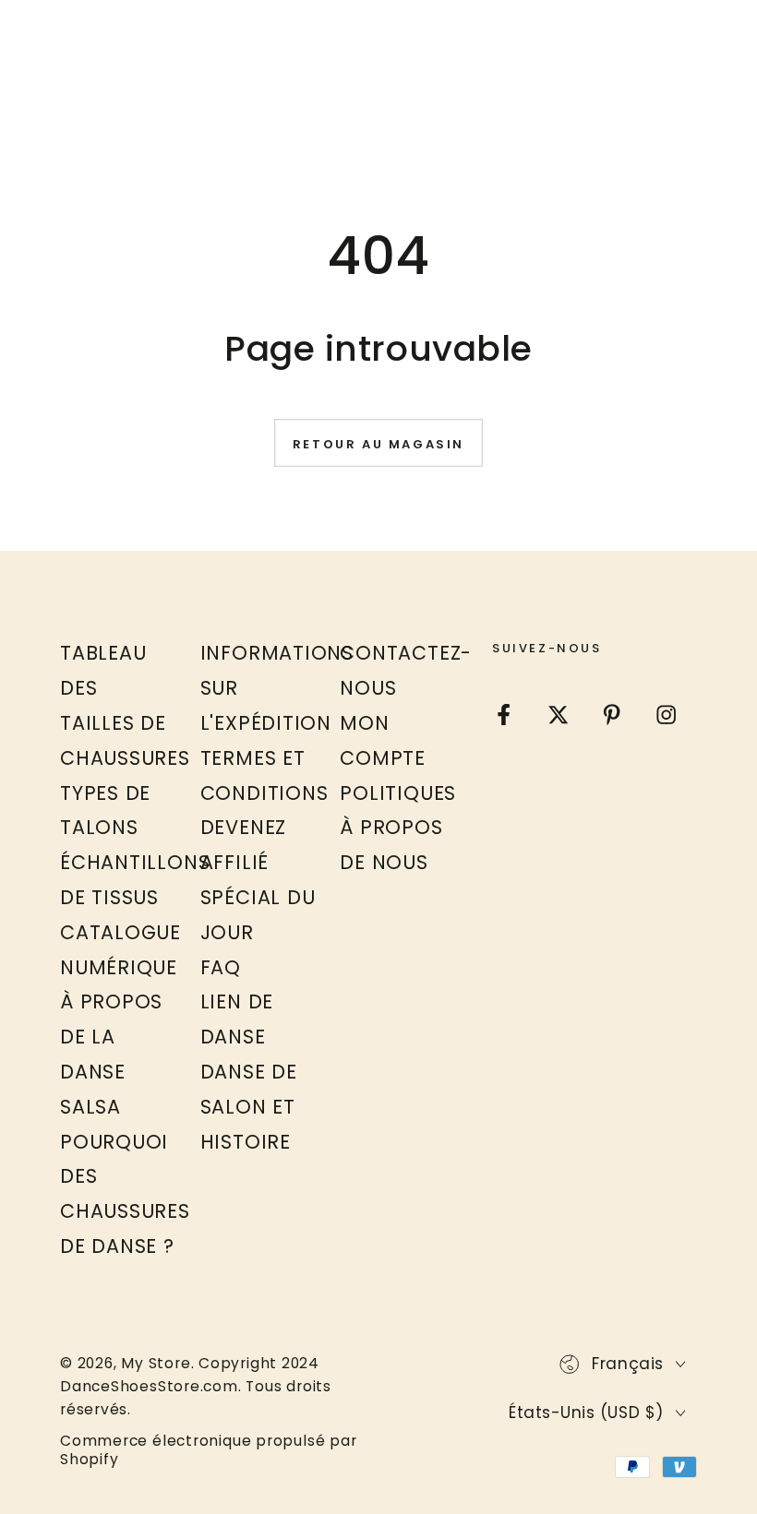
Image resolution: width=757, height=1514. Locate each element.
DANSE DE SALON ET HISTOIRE (248, 1106)
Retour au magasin (378, 444)
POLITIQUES (398, 793)
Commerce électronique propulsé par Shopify (208, 1450)
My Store (155, 1363)
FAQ (220, 967)
